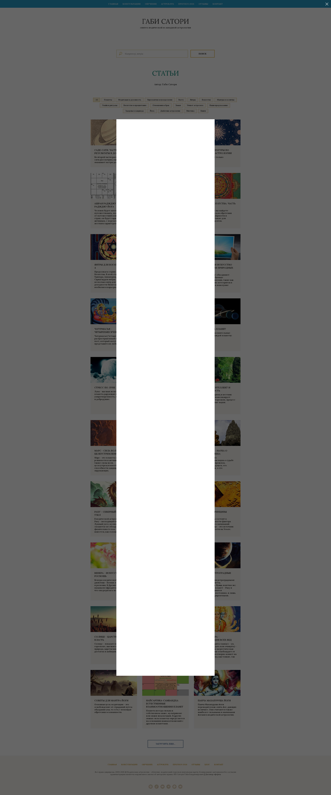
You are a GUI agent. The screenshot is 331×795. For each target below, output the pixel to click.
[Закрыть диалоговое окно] (327, 4)
